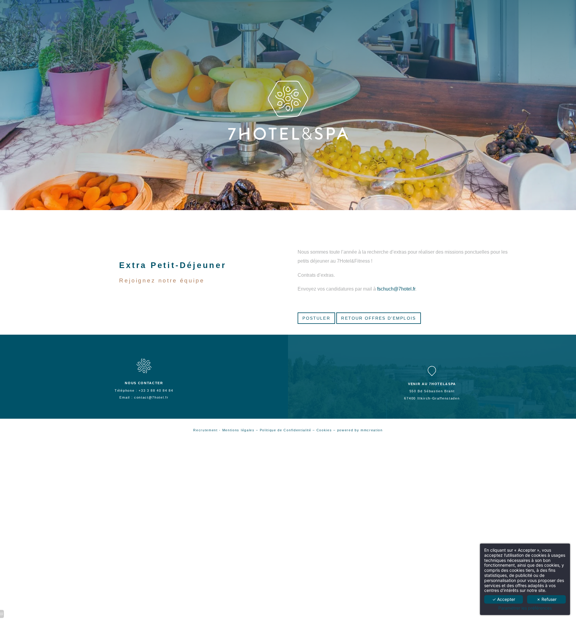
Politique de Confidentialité (285, 430)
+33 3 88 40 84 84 (156, 390)
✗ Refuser (546, 599)
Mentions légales (238, 430)
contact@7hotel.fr (151, 397)
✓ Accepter (503, 599)
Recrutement (205, 430)
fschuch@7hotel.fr (396, 288)
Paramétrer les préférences (525, 608)
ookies (326, 430)
